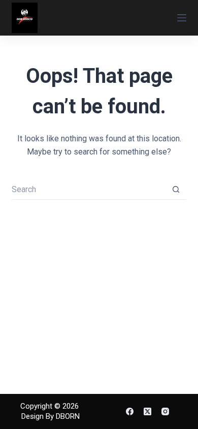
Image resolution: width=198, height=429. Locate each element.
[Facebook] (130, 411)
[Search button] (176, 189)
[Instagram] (165, 411)
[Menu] (181, 17)
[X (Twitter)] (147, 411)
